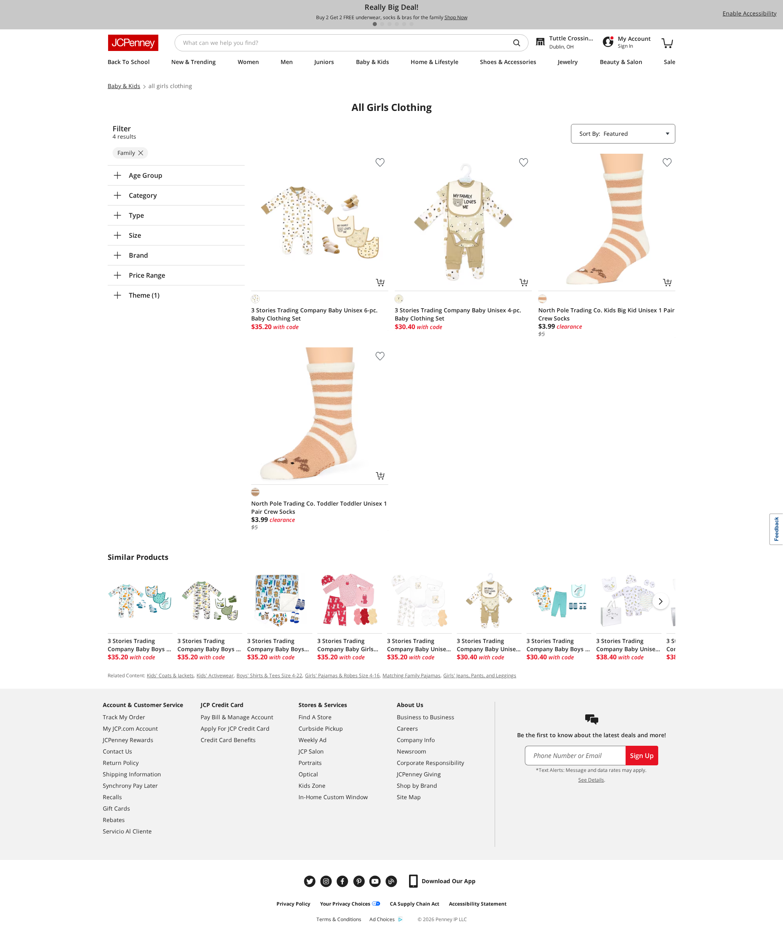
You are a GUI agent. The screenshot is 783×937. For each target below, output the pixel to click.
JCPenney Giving (419, 774)
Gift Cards (116, 808)
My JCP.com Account (130, 728)
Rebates (114, 820)
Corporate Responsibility (430, 763)
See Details (591, 779)
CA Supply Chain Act (414, 903)
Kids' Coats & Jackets (170, 675)
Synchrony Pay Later (130, 785)
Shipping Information (132, 774)
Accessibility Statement (478, 903)
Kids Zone (312, 785)
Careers (407, 728)
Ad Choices (382, 919)
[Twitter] (311, 881)
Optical (308, 774)
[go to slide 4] (397, 24)
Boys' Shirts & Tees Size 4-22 (269, 675)
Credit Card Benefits (228, 740)
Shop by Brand (417, 785)
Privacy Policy (293, 903)
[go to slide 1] (375, 24)
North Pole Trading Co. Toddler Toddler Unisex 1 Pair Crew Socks (319, 507)
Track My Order (124, 717)
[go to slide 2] (382, 24)
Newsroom (411, 751)
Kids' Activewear (215, 675)
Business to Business (425, 717)
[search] (520, 43)
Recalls (112, 797)
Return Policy (121, 763)
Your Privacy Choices (345, 903)
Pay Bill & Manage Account (237, 717)
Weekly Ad (313, 740)
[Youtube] (376, 881)
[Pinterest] (360, 881)
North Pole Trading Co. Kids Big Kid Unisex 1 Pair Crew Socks (606, 314)
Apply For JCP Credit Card (235, 728)
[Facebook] (343, 881)
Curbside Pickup (321, 728)
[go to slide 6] (411, 24)
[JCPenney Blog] (392, 881)
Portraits (310, 763)
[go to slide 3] (389, 24)
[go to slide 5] (404, 24)
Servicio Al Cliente (127, 831)
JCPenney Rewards (128, 740)
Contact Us (117, 751)
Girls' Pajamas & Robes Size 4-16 (342, 675)
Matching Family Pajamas (411, 675)
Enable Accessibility (749, 13)
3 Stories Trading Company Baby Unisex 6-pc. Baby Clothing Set (314, 314)
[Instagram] (327, 881)
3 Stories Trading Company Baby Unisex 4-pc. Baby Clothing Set (458, 314)
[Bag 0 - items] (667, 43)
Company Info (416, 740)
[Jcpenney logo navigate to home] (133, 43)
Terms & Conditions (338, 919)
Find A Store (315, 717)
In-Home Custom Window (333, 797)
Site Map (409, 797)
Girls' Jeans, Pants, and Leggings (479, 675)
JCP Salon (311, 751)
